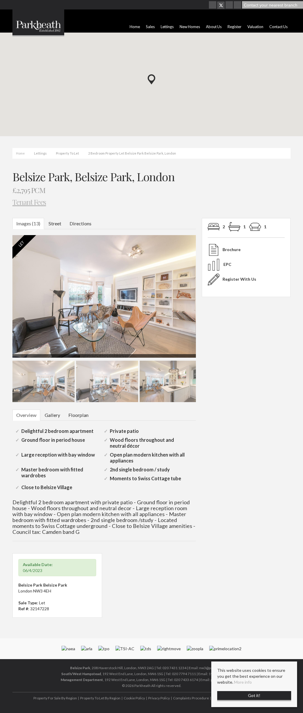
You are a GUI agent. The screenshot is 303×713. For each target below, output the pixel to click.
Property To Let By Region (100, 698)
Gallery (52, 415)
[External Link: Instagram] (229, 5)
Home (135, 26)
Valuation (255, 26)
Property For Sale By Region (55, 698)
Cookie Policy (134, 698)
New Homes (190, 26)
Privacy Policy (159, 698)
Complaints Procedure (191, 698)
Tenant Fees (29, 202)
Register (234, 26)
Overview (26, 415)
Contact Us (278, 26)
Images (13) (28, 223)
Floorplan (78, 415)
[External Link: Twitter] (221, 5)
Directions (80, 223)
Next (207, 298)
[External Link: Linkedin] (238, 5)
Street (55, 223)
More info (243, 682)
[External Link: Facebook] (213, 5)
